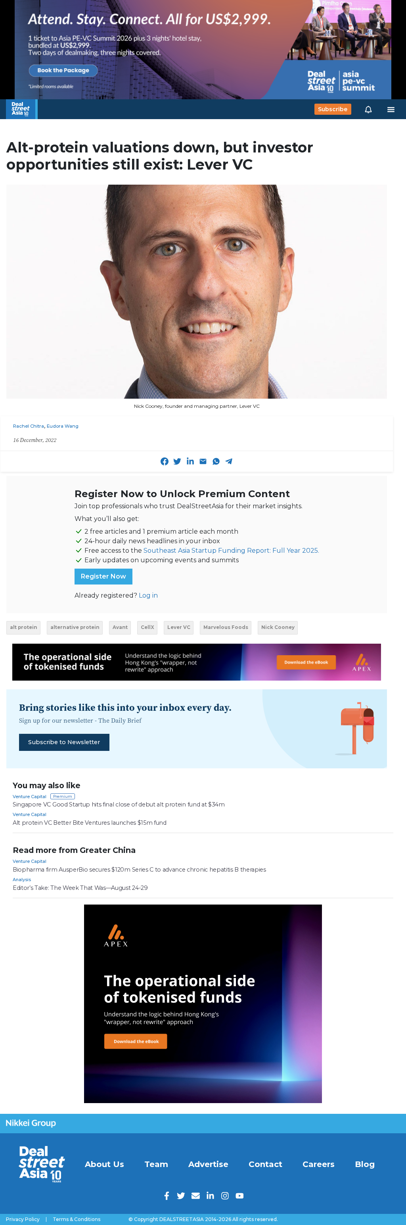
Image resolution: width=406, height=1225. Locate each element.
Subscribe (332, 109)
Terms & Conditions (76, 1219)
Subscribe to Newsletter (64, 742)
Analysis (22, 879)
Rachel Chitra (28, 426)
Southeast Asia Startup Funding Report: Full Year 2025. (231, 550)
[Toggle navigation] (391, 109)
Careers (319, 1164)
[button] (368, 109)
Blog (365, 1164)
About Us (104, 1164)
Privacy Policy (23, 1219)
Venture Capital (29, 796)
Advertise (208, 1164)
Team (156, 1164)
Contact (265, 1164)
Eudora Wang (63, 426)
